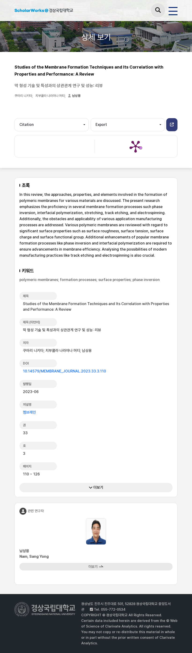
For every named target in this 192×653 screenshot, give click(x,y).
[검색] (158, 10)
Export (101, 124)
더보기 (97, 487)
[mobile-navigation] (173, 10)
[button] (171, 124)
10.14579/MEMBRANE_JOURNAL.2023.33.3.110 (64, 371)
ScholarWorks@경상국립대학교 (44, 11)
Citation (26, 124)
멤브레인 (29, 412)
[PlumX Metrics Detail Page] (136, 146)
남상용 (76, 96)
